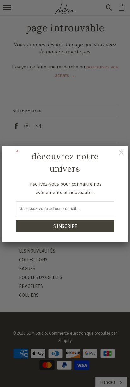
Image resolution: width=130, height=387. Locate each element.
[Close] (121, 152)
